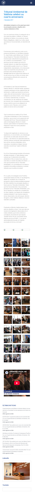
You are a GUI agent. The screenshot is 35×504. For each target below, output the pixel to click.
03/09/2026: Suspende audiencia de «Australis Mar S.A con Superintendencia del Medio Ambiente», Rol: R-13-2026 (16, 418)
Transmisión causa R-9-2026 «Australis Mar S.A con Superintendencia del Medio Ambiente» (16, 450)
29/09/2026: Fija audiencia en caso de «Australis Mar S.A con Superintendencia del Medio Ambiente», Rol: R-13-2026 (17, 426)
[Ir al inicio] (3, 3)
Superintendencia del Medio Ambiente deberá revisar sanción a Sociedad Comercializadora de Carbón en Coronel (16, 410)
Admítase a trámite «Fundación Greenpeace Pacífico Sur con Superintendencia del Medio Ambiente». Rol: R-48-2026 (16, 435)
